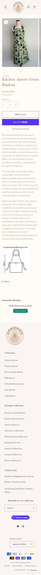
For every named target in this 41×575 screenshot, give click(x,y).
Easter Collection (12, 424)
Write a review (20, 311)
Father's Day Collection (14, 418)
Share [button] (6, 281)
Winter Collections (13, 460)
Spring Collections (12, 442)
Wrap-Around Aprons (14, 372)
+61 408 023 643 (18, 481)
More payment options (20, 128)
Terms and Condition (14, 488)
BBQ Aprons (10, 378)
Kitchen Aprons (11, 366)
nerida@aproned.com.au (22, 476)
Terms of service (30, 566)
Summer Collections (13, 448)
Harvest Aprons (11, 360)
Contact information (22, 570)
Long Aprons (10, 395)
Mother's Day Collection (15, 412)
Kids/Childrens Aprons (14, 384)
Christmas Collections (14, 430)
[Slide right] (25, 71)
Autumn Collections (13, 454)
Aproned (19, 563)
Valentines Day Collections (16, 436)
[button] (6, 7)
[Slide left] (15, 71)
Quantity (5, 99)
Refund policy (17, 566)
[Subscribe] (33, 508)
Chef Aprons (10, 389)
